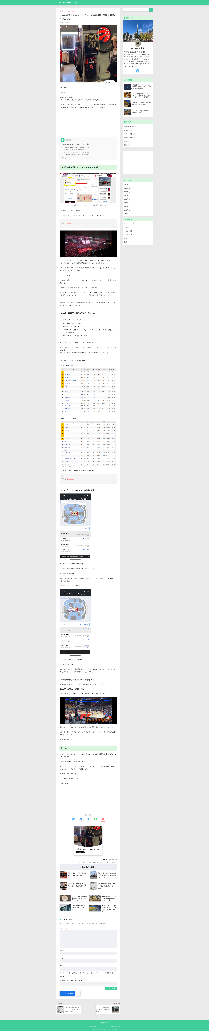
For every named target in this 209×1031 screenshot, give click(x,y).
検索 (151, 10)
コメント (63, 928)
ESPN (69, 223)
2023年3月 (127, 184)
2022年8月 (127, 195)
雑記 (126, 145)
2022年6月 (127, 203)
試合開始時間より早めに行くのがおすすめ (76, 154)
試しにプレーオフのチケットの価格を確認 (76, 152)
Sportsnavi (70, 479)
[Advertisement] (88, 122)
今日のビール (129, 137)
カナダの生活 (88, 862)
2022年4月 (127, 210)
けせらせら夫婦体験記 (67, 2)
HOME (105, 1023)
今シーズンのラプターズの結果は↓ (74, 149)
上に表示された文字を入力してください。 (73, 980)
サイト (62, 965)
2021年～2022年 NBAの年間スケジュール (76, 147)
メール (63, 958)
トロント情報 (113, 859)
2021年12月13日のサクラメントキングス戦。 (76, 144)
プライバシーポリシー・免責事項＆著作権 (109, 1026)
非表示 (68, 140)
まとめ (64, 158)
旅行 (126, 141)
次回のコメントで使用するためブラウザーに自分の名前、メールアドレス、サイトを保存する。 (88, 973)
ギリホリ (96, 862)
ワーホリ (114, 862)
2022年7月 (127, 199)
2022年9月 (127, 192)
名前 (62, 950)
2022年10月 (127, 188)
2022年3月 (127, 214)
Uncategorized (130, 126)
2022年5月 (127, 206)
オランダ (128, 130)
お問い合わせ (92, 1026)
